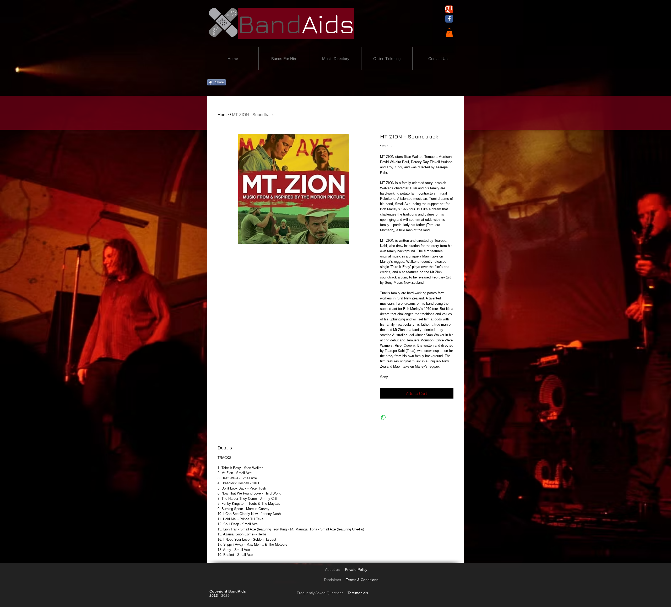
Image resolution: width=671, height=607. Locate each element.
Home (223, 114)
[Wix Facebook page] (449, 19)
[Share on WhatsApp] (383, 417)
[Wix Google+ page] (449, 9)
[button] (449, 32)
